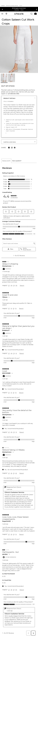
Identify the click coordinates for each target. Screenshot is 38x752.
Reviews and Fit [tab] (6, 160)
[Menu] (2, 13)
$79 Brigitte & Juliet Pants (19, 8)
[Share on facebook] (9, 147)
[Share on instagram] (12, 147)
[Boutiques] (6, 14)
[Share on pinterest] (14, 147)
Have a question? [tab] (16, 160)
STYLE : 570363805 (8, 101)
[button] (35, 13)
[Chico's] (18, 14)
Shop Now (16, 9)
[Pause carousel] (36, 9)
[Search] (31, 14)
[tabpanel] (19, 400)
